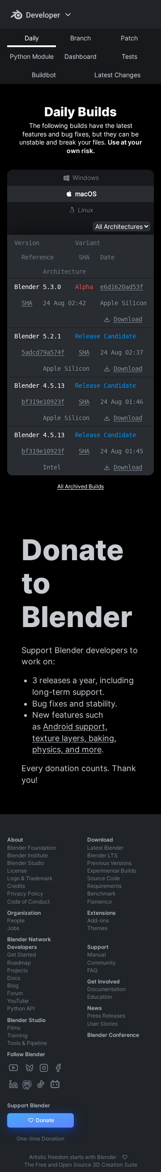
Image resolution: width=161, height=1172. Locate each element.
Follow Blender (26, 1054)
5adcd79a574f (42, 352)
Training (17, 1035)
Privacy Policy (25, 893)
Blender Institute (27, 855)
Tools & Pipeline (27, 1043)
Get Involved (103, 981)
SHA (26, 303)
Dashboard (80, 56)
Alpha (84, 286)
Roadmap (19, 962)
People (16, 920)
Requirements (104, 885)
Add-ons (98, 920)
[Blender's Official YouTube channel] (14, 1068)
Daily (32, 38)
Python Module (32, 56)
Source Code (103, 878)
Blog (12, 985)
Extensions (101, 912)
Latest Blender (105, 847)
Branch (80, 38)
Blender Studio (25, 863)
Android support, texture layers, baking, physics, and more (74, 738)
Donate (44, 1120)
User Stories (102, 1023)
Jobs (13, 928)
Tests (129, 56)
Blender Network (29, 939)
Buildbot (44, 75)
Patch (129, 38)
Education (99, 996)
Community (101, 962)
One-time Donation (40, 1138)
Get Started (21, 954)
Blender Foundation (31, 847)
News (94, 1008)
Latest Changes (117, 75)
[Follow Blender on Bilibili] (56, 1084)
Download (128, 319)
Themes (97, 928)
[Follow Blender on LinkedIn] (14, 1084)
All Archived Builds (80, 486)
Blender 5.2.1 (37, 336)
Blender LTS (102, 855)
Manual (96, 954)
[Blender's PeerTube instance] (22, 1068)
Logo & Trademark (30, 878)
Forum (15, 993)
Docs (13, 977)
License (17, 870)
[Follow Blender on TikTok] (41, 1084)
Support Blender (28, 1105)
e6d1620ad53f (121, 286)
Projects (17, 970)
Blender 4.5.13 (39, 385)
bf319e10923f (42, 401)
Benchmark (101, 893)
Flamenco (99, 901)
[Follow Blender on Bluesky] (30, 1068)
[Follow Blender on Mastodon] (27, 1084)
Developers (22, 947)
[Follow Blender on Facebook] (59, 1068)
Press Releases (106, 1015)
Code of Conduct (28, 901)
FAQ (92, 970)
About (15, 839)
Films (13, 1027)
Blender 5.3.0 (37, 286)
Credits (16, 885)
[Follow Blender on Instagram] (45, 1068)
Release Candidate (105, 336)
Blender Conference (113, 1035)
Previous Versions (109, 863)
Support (98, 947)
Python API (21, 1008)
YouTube (18, 1000)
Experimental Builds (111, 870)
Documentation (106, 989)
